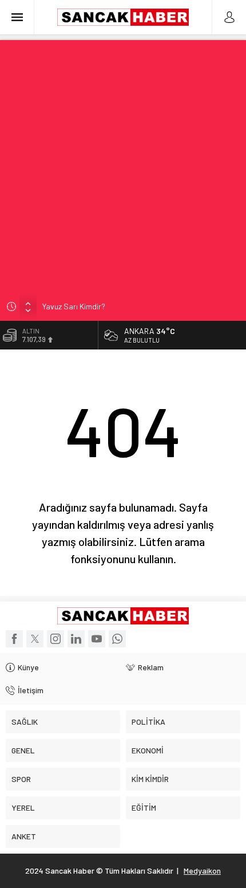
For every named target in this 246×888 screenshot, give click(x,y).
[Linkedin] (76, 638)
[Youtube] (96, 638)
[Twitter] (34, 638)
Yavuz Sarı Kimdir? (73, 306)
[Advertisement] (123, 163)
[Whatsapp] (117, 638)
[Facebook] (14, 638)
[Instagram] (55, 638)
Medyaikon (202, 870)
